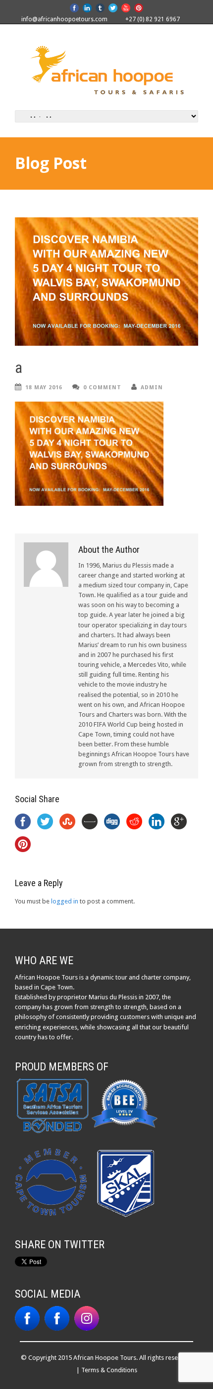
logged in (64, 901)
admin (152, 387)
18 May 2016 (43, 387)
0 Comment (102, 387)
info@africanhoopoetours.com (64, 19)
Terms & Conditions (109, 1370)
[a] (106, 281)
